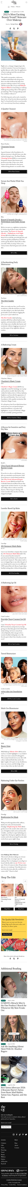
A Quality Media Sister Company (14, 1180)
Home (3, 1148)
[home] (14, 2)
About (16, 1145)
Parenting (3, 1150)
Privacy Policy (4, 1184)
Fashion (3, 1159)
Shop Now (7, 909)
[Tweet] (14, 28)
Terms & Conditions (22, 1184)
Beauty (3, 1154)
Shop (16, 1143)
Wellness (3, 1157)
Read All (3, 1164)
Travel (2, 1152)
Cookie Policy (12, 1184)
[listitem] (8, 897)
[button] (26, 2)
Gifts (2, 1145)
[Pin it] (18, 28)
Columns (3, 1143)
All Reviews (4, 1161)
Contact (17, 1148)
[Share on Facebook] (10, 28)
